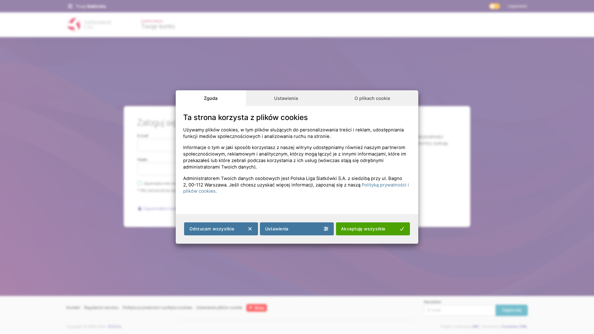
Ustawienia (286, 98)
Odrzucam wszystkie (211, 228)
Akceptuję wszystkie (363, 228)
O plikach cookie (372, 98)
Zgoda (210, 98)
